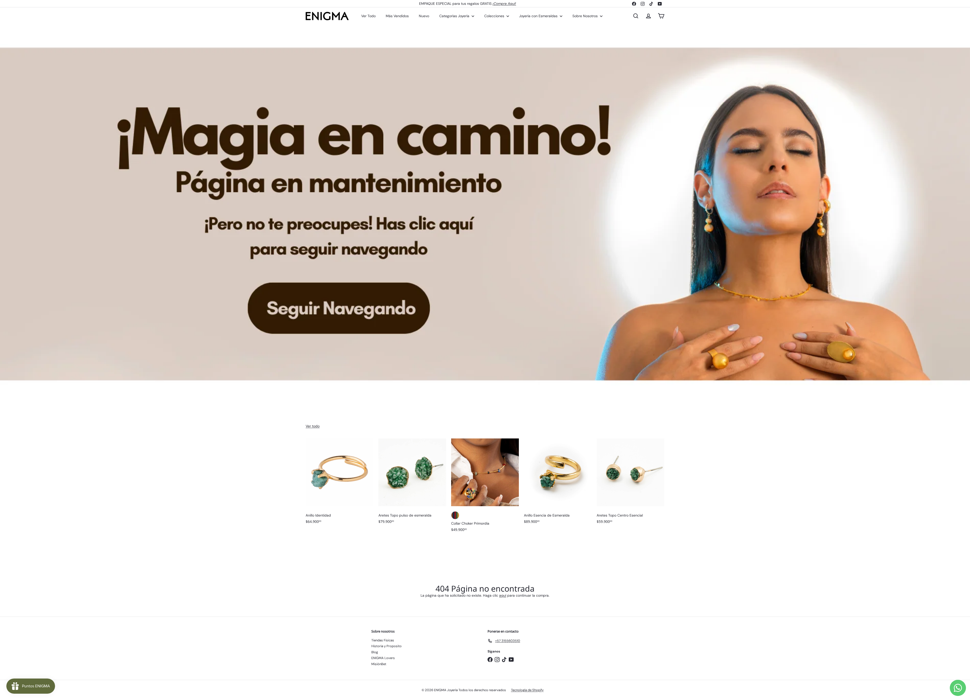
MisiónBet (378, 664)
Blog (374, 652)
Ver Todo (368, 16)
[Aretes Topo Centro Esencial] (630, 483)
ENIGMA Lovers (383, 658)
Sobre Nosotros (585, 16)
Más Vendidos (397, 16)
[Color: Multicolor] (455, 515)
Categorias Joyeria (454, 16)
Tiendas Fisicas (382, 640)
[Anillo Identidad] (339, 483)
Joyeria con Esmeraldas (539, 16)
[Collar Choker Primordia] (485, 487)
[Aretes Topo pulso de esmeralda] (412, 483)
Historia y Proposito (386, 646)
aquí (502, 595)
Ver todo (313, 426)
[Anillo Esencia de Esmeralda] (558, 483)
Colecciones (494, 16)
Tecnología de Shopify (527, 690)
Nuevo (424, 16)
